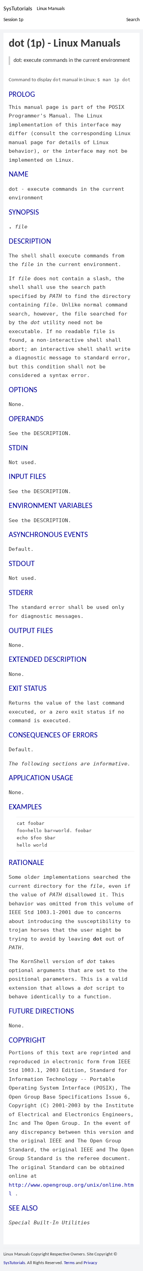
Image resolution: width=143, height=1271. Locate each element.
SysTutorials (17, 9)
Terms (69, 1263)
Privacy (90, 1263)
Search (133, 19)
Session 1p (13, 19)
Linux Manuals (51, 8)
